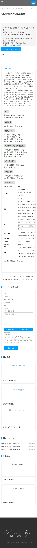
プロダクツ (9, 8)
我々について (15, 530)
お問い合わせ (28, 533)
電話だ (6, 305)
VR (26, 536)
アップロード (26, 329)
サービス (7, 533)
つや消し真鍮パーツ (10, 380)
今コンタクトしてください (12, 49)
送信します (11, 348)
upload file (11, 329)
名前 (5, 293)
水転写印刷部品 (8, 404)
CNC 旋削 (20, 195)
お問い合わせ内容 (9, 311)
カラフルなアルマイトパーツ (13, 427)
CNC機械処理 (19, 8)
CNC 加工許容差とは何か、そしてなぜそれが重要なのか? (11, 443)
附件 (5, 324)
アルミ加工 (29, 8)
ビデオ (19, 536)
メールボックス (8, 299)
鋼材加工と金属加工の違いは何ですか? (11, 449)
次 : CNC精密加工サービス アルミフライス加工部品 (19, 279)
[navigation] (33, 3)
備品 (11, 536)
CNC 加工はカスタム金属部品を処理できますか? (11, 446)
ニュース (17, 533)
